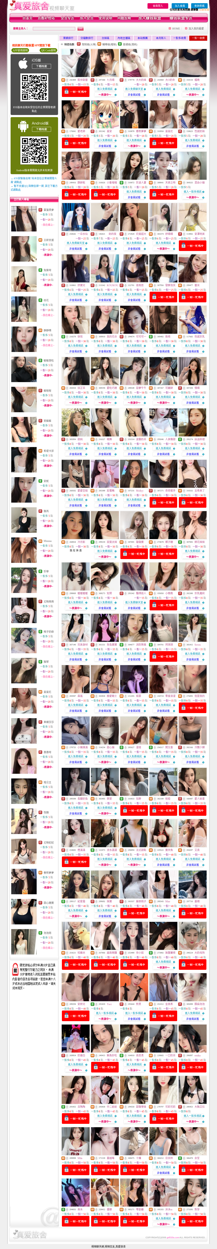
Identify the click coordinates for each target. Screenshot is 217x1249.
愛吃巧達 (112, 388)
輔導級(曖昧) (109, 44)
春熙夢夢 (49, 872)
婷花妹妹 (200, 542)
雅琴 (46, 661)
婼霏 (138, 696)
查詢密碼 (199, 5)
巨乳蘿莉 (200, 593)
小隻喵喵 (112, 182)
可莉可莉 (170, 1106)
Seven (198, 644)
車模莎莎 (49, 722)
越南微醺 (112, 952)
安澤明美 (200, 234)
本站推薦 (143, 38)
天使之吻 (170, 182)
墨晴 (197, 901)
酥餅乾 (81, 182)
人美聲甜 (170, 439)
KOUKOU (112, 285)
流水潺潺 (112, 850)
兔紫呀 (47, 270)
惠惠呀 (47, 752)
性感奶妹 (200, 131)
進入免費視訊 (105, 89)
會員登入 (158, 5)
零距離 (140, 1209)
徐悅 (80, 336)
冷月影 (81, 542)
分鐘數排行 (87, 38)
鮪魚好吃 (112, 1055)
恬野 (138, 798)
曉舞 (109, 439)
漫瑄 (138, 747)
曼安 (109, 131)
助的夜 (111, 234)
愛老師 (81, 131)
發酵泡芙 (170, 285)
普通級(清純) (130, 44)
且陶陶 (81, 1106)
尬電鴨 (110, 490)
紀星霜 (81, 901)
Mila (80, 1158)
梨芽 (197, 1209)
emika (197, 1055)
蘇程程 (47, 390)
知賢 (109, 593)
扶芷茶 (81, 388)
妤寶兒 (81, 285)
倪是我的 (200, 696)
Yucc (109, 1004)
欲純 (80, 439)
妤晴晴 (169, 234)
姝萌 (167, 336)
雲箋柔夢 (49, 210)
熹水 (80, 1209)
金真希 (169, 1004)
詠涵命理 (200, 439)
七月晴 (110, 80)
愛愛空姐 (83, 490)
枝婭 (167, 798)
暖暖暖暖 (83, 593)
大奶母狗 (200, 952)
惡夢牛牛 (141, 388)
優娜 (109, 1209)
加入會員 (180, 5)
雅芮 (46, 511)
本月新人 (161, 38)
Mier (167, 901)
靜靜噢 (47, 330)
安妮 (46, 481)
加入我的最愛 (196, 28)
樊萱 (109, 798)
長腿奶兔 (83, 798)
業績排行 (68, 38)
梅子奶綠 (49, 631)
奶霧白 (81, 1055)
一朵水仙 (83, 234)
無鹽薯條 (170, 952)
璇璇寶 (140, 542)
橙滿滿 (81, 850)
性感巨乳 (200, 336)
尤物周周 (49, 601)
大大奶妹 (141, 80)
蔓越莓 (110, 1158)
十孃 (138, 1158)
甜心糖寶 (49, 902)
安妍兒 (81, 1004)
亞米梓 (169, 1158)
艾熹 (197, 850)
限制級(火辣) (89, 44)
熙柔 (138, 1004)
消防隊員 (141, 644)
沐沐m (168, 1209)
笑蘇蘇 (47, 420)
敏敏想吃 (49, 360)
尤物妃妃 (49, 842)
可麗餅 (169, 388)
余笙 (197, 1158)
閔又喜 (169, 747)
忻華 (46, 571)
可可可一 (141, 336)
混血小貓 (200, 182)
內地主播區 (124, 38)
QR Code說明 (48, 50)
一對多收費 (179, 38)
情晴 (197, 388)
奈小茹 (140, 952)
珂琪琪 (169, 644)
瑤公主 (47, 782)
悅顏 (46, 812)
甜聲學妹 (141, 1106)
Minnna (47, 541)
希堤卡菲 (49, 451)
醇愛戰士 (112, 696)
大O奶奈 (170, 80)
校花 (46, 300)
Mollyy (139, 490)
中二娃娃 (112, 1106)
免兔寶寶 (112, 644)
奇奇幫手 (170, 490)
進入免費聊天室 (134, 89)
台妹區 (105, 38)
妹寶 (109, 901)
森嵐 (80, 696)
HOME (176, 28)
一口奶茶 (170, 1055)
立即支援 (49, 240)
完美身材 (83, 644)
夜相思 (140, 285)
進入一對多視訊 (193, 191)
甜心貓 (110, 747)
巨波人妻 (141, 182)
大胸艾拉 (200, 1106)
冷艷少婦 (200, 747)
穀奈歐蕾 (83, 80)
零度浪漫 (170, 696)
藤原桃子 (141, 901)
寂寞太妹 (112, 542)
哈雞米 (81, 952)
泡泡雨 (47, 933)
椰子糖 (169, 542)
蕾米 (197, 285)
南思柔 (140, 1055)
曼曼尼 (47, 692)
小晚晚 (169, 593)
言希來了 (200, 490)
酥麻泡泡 (200, 1004)
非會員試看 (134, 94)
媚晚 (197, 80)
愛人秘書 (200, 798)
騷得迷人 (141, 593)
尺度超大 (141, 234)
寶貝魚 (169, 850)
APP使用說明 (20, 50)
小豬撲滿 (83, 747)
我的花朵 (112, 336)
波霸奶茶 (141, 439)
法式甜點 (141, 850)
